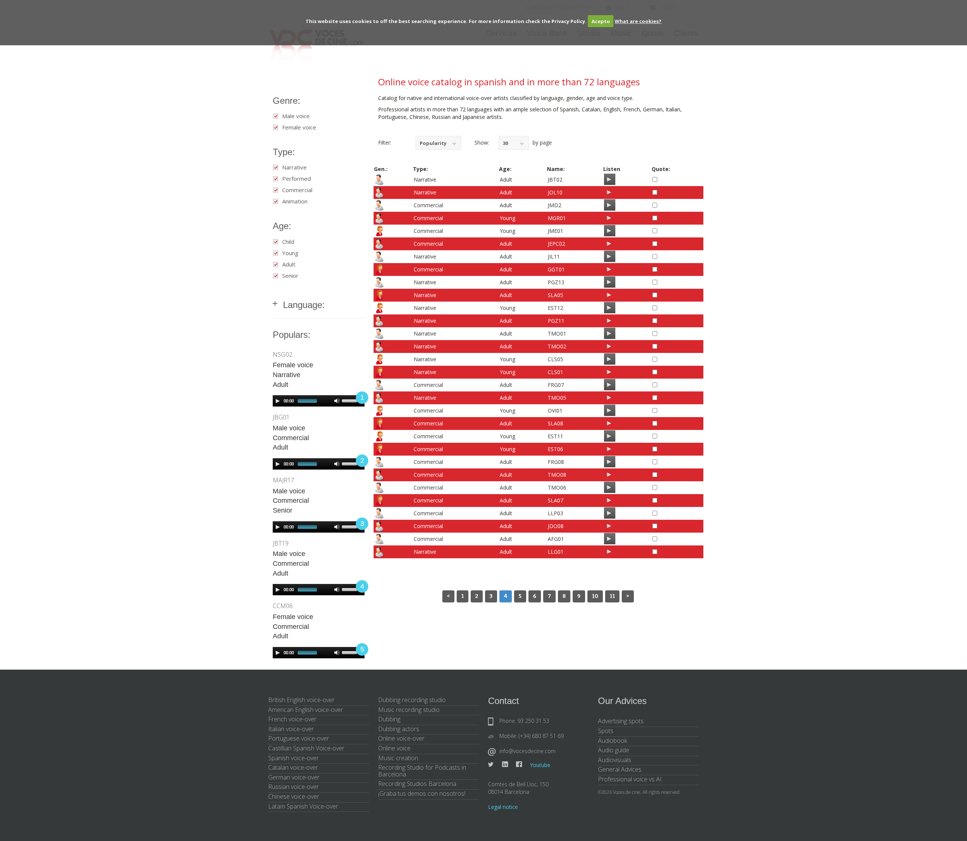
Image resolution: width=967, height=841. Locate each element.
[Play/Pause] (609, 179)
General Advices (619, 769)
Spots (605, 731)
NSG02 (282, 354)
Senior (290, 276)
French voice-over (292, 719)
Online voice (394, 748)
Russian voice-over (293, 786)
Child (288, 242)
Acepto (601, 21)
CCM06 (283, 606)
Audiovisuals (614, 760)
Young (290, 253)
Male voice (296, 116)
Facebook (519, 764)
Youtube (540, 765)
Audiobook (612, 740)
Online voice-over (401, 738)
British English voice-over (301, 700)
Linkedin (505, 764)
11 (612, 596)
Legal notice (503, 806)
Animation (294, 201)
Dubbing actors (398, 729)
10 (595, 596)
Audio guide (613, 750)
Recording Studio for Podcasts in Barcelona (422, 770)
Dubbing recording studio (412, 700)
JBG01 (281, 417)
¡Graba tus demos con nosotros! (421, 793)
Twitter (491, 764)
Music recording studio (409, 709)
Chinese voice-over (293, 796)
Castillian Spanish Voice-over (306, 748)
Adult (288, 264)
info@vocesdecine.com (527, 751)
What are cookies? (638, 21)
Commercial (297, 190)
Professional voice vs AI (630, 779)
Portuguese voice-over (298, 738)
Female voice (299, 127)
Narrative (294, 167)
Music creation (398, 758)
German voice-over (294, 777)
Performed (296, 179)
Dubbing (389, 719)
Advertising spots (621, 721)
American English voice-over (305, 709)
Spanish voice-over (293, 758)
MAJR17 (283, 480)
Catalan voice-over (293, 767)
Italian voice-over (291, 729)
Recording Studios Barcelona (417, 783)
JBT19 (281, 543)
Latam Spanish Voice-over (303, 806)
